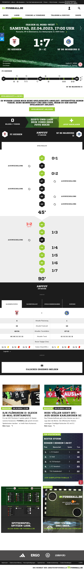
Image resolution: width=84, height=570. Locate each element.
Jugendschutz (41, 562)
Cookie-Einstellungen (65, 562)
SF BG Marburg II (69, 49)
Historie (72, 304)
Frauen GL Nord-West (40, 25)
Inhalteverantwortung (52, 562)
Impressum (5, 562)
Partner (46, 2)
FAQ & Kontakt (53, 2)
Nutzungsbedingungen (29, 562)
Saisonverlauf (32, 304)
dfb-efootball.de (21, 2)
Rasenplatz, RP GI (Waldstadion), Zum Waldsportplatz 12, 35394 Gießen (40, 32)
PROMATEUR (6, 2)
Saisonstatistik (12, 304)
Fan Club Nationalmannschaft (34, 2)
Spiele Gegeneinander (52, 304)
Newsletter (62, 2)
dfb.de (13, 2)
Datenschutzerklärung (16, 562)
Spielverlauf (42, 145)
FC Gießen (14, 49)
